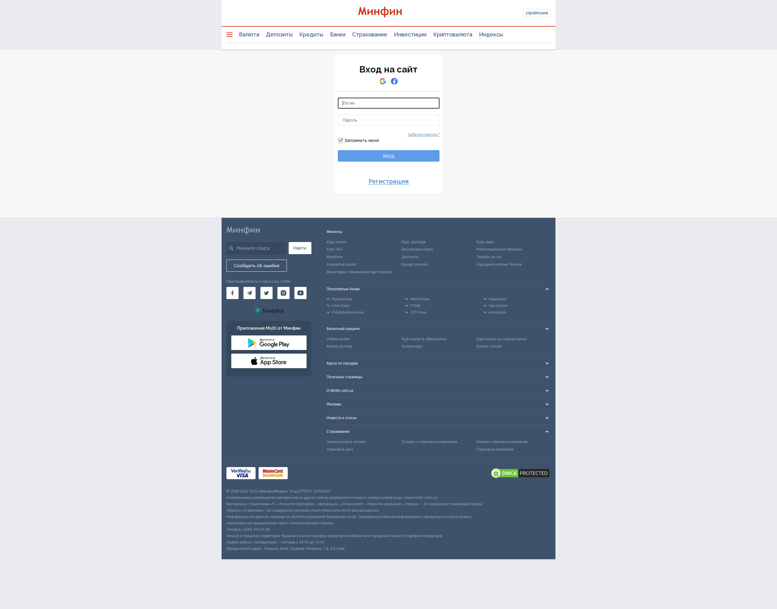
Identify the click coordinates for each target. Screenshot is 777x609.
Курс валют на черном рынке (502, 339)
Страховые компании (495, 449)
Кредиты (311, 34)
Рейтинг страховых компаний (502, 442)
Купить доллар (339, 346)
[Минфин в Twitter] (266, 293)
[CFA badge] (304, 474)
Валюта (249, 34)
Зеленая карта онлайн (346, 442)
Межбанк (335, 257)
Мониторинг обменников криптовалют (360, 272)
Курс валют (336, 242)
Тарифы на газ (489, 257)
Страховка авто (340, 449)
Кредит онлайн (415, 264)
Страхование (369, 34)
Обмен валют (338, 339)
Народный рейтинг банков (499, 264)
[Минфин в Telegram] (249, 293)
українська (537, 12)
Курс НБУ (335, 249)
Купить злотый (489, 346)
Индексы (491, 34)
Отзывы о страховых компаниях (429, 442)
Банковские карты (417, 249)
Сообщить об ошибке (257, 265)
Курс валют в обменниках (424, 339)
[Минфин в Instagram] (283, 293)
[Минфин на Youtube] (300, 293)
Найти (299, 248)
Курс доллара (414, 242)
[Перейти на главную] (388, 13)
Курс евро (485, 242)
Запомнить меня (361, 140)
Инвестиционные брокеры (499, 249)
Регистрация (388, 181)
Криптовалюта (452, 34)
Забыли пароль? (423, 134)
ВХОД (388, 156)
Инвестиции (410, 34)
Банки (337, 34)
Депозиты (279, 34)
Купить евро (412, 346)
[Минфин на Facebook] (232, 293)
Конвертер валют (341, 264)
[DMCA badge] (520, 474)
